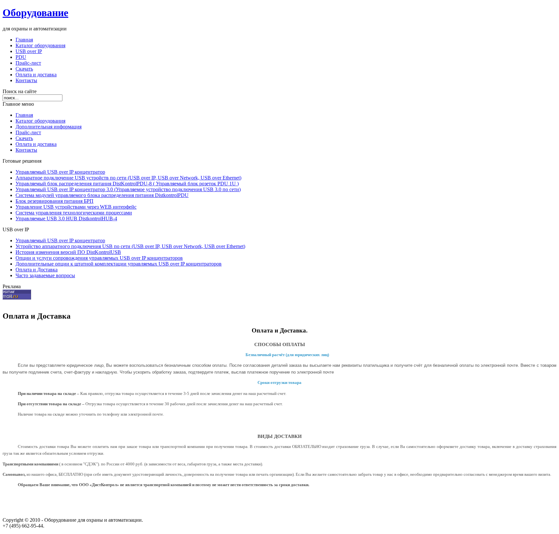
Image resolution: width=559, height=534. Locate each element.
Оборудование (35, 12)
